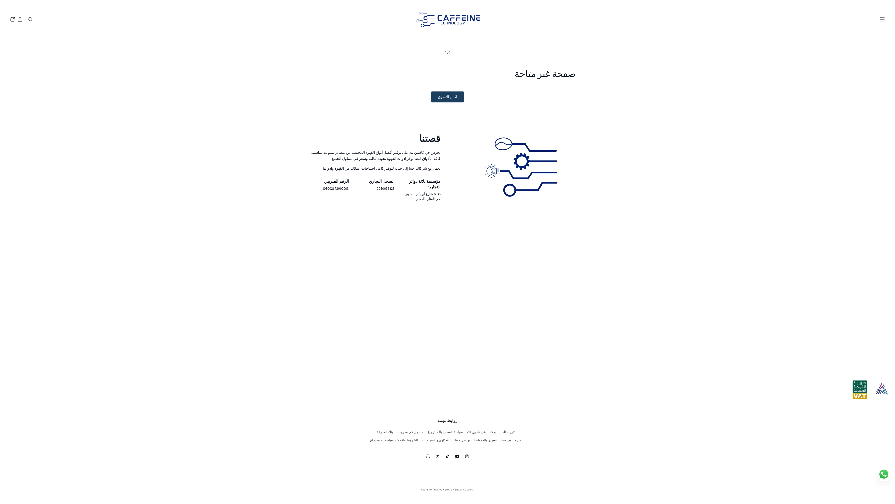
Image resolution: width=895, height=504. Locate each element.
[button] (882, 19)
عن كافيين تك (476, 432)
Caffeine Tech (430, 489)
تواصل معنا (462, 440)
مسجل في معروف (410, 432)
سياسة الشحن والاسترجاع (445, 432)
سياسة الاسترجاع (382, 440)
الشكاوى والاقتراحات (436, 440)
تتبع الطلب (508, 432)
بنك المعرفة (385, 432)
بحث (493, 432)
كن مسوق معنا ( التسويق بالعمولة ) (497, 440)
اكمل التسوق (447, 97)
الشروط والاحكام (406, 440)
